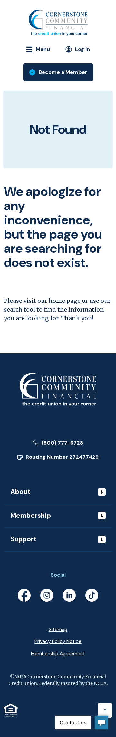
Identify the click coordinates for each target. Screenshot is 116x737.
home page (65, 300)
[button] (58, 457)
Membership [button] (30, 515)
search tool (19, 309)
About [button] (20, 491)
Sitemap (58, 629)
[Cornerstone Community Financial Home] (58, 389)
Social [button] (58, 574)
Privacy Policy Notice (58, 641)
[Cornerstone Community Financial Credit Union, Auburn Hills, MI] (58, 23)
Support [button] (23, 539)
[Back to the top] (105, 710)
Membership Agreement (58, 653)
